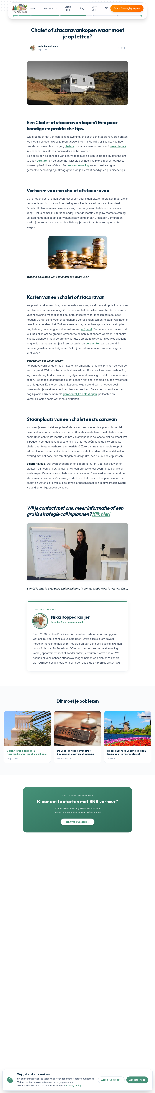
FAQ (107, 8)
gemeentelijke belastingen (80, 394)
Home (33, 8)
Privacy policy (73, 1085)
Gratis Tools (67, 8)
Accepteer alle (137, 1079)
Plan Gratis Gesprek (76, 822)
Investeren (48, 8)
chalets (69, 146)
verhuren (42, 160)
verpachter (93, 343)
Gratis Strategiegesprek (127, 8)
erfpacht (86, 329)
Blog (81, 8)
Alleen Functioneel (111, 1079)
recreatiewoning (78, 165)
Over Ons (93, 8)
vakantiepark (118, 146)
